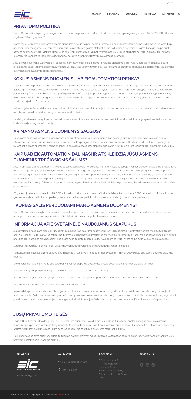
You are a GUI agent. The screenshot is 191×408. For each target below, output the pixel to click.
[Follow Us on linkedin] (147, 365)
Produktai (113, 14)
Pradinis (96, 14)
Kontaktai (168, 14)
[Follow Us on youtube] (153, 365)
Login (172, 3)
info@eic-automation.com (74, 362)
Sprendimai (131, 14)
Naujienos (150, 14)
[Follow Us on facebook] (141, 365)
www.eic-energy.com (27, 375)
